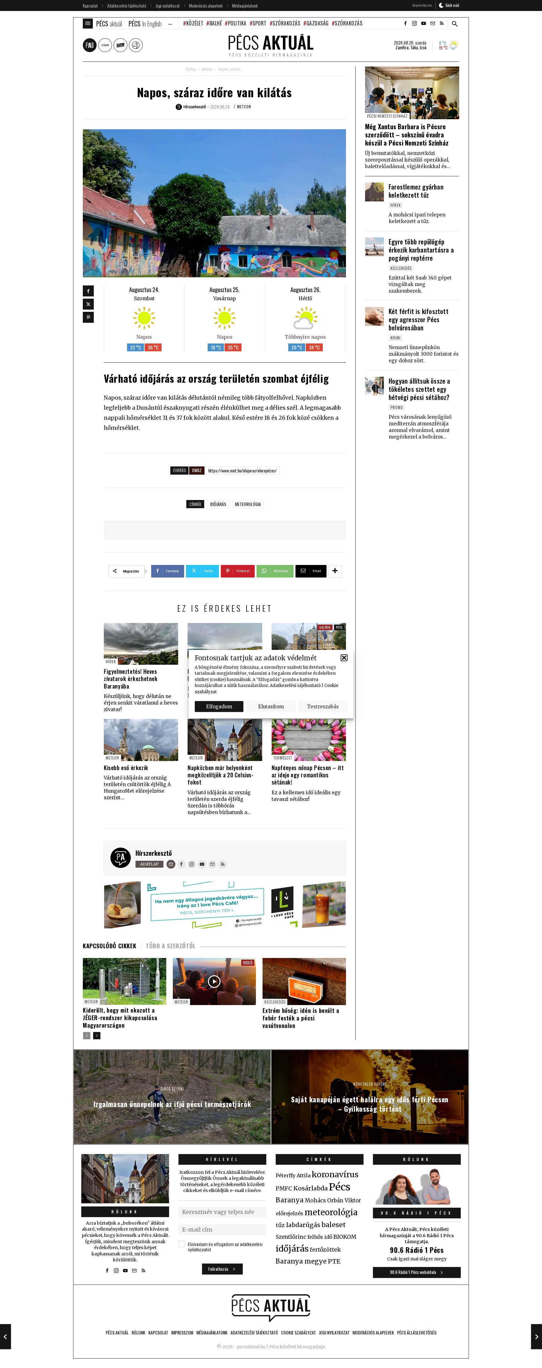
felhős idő (319, 1237)
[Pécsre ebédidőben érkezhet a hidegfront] (225, 644)
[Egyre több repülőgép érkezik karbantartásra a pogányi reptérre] (374, 246)
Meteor (207, 69)
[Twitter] (88, 304)
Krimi (396, 337)
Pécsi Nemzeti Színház (387, 116)
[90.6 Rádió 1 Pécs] (417, 1202)
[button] (344, 658)
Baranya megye (301, 1261)
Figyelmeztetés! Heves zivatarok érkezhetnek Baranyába (131, 678)
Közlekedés (274, 1001)
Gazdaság (317, 23)
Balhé (216, 23)
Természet (283, 757)
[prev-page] (87, 1036)
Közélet (194, 23)
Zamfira (402, 47)
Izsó (423, 47)
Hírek (111, 661)
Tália (414, 47)
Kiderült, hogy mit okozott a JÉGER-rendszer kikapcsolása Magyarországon (120, 1017)
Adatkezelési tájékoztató (295, 685)
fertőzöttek (325, 1249)
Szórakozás (286, 23)
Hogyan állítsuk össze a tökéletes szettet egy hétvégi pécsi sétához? (419, 389)
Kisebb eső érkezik (126, 768)
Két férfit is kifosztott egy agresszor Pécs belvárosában (419, 319)
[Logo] (271, 1308)
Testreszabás (323, 706)
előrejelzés (289, 1213)
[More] (335, 571)
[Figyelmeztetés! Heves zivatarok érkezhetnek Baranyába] (141, 644)
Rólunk (125, 1211)
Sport (259, 23)
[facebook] (405, 23)
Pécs (339, 627)
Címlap (190, 69)
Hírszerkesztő (154, 853)
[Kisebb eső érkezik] (141, 740)
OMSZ (197, 470)
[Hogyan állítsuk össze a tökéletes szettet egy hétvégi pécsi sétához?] (374, 386)
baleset (333, 1225)
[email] (432, 23)
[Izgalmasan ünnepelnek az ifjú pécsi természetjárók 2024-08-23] (5, 1336)
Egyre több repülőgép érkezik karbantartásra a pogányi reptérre (421, 250)
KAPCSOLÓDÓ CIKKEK (109, 946)
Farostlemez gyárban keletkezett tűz (416, 191)
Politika (237, 23)
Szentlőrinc (291, 1237)
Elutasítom (271, 706)
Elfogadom (219, 706)
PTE (334, 1261)
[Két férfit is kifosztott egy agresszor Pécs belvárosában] (374, 316)
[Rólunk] (125, 1178)
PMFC (284, 1188)
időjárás (218, 504)
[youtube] (423, 23)
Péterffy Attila (293, 1175)
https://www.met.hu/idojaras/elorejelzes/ (242, 470)
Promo (397, 407)
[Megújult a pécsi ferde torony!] (309, 644)
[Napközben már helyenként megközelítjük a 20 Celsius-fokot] (225, 740)
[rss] (441, 23)
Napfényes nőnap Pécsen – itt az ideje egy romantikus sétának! (308, 775)
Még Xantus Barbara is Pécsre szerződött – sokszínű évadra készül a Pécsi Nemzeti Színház (407, 134)
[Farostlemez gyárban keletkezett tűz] (374, 192)
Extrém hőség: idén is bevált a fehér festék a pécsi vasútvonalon (301, 1018)
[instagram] (414, 23)
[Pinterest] (88, 317)
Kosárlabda (310, 1188)
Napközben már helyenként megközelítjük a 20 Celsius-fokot (220, 775)
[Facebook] (88, 290)
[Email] (171, 864)
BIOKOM (344, 1236)
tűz (280, 1225)
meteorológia (248, 504)
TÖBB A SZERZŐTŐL (171, 946)
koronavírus (335, 1174)
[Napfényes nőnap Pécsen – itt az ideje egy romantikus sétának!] (309, 740)
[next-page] (97, 1036)
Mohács (315, 1200)
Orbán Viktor (344, 1200)
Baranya (290, 1200)
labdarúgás (303, 1225)
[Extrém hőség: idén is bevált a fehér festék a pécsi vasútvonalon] (304, 981)
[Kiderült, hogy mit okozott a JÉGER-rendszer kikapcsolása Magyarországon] (124, 981)
